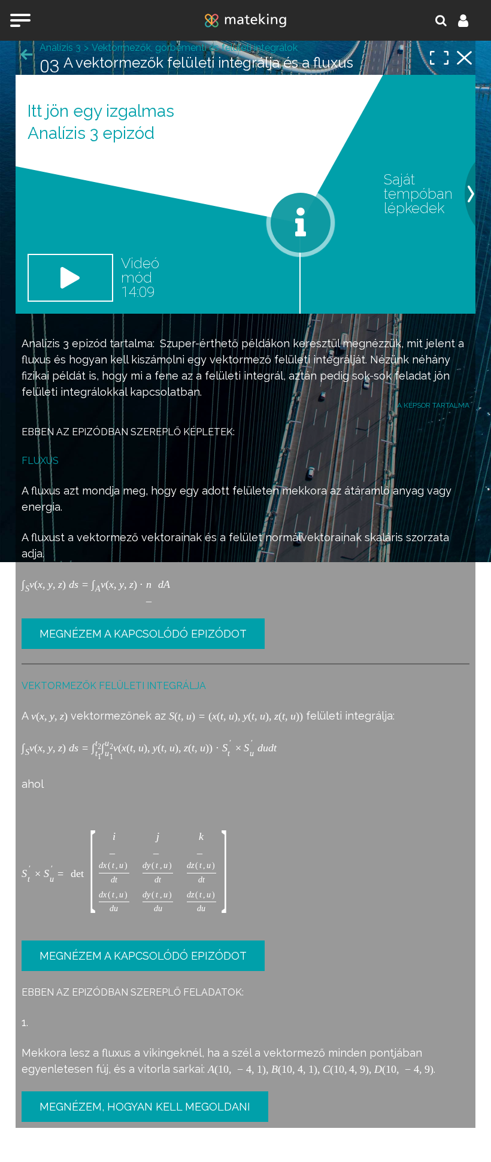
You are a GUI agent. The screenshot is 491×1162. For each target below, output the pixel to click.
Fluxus (40, 460)
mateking (245, 20)
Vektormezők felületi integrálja (114, 685)
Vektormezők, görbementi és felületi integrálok (195, 47)
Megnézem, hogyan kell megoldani (145, 1106)
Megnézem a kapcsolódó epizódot (143, 633)
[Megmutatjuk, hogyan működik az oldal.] (301, 223)
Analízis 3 (45, 343)
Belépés (470, 20)
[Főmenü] (20, 20)
